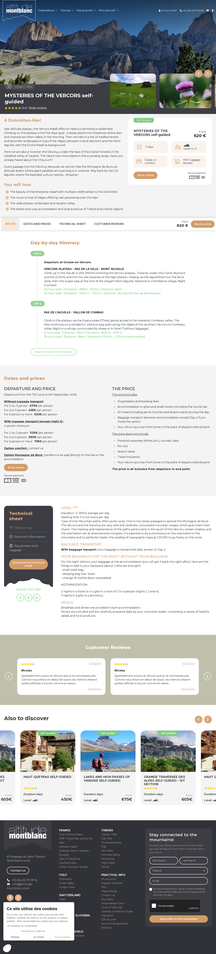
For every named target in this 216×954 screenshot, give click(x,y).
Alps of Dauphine (69, 858)
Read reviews (38, 107)
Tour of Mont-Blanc (71, 834)
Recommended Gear (114, 923)
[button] (7, 948)
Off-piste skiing (110, 854)
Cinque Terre (67, 887)
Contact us (17, 870)
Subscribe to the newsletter (179, 919)
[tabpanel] (136, 565)
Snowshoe (107, 858)
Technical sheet (72, 224)
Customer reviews (109, 224)
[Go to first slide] (208, 719)
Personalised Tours (112, 903)
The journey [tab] (23, 527)
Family (105, 866)
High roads (108, 862)
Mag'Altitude (109, 891)
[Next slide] (208, 73)
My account (169, 10)
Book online (145, 175)
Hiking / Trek (109, 834)
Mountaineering (111, 842)
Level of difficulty (111, 907)
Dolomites (65, 879)
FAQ (104, 887)
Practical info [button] (84, 10)
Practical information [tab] (29, 537)
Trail (103, 846)
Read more (94, 688)
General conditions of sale (117, 911)
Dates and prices (37, 224)
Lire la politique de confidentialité (22, 926)
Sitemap (106, 927)
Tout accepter (62, 937)
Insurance (107, 915)
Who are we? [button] (107, 10)
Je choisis (39, 937)
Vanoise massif (68, 846)
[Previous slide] (198, 73)
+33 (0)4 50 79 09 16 (193, 10)
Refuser (15, 937)
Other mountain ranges (73, 866)
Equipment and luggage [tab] (23, 548)
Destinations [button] (46, 10)
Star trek (106, 838)
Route (10, 224)
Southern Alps (67, 862)
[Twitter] (20, 597)
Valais (62, 899)
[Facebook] (28, 597)
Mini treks (107, 850)
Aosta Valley (66, 883)
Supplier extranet (112, 883)
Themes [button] (65, 10)
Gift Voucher (108, 919)
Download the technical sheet (28, 564)
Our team (107, 899)
